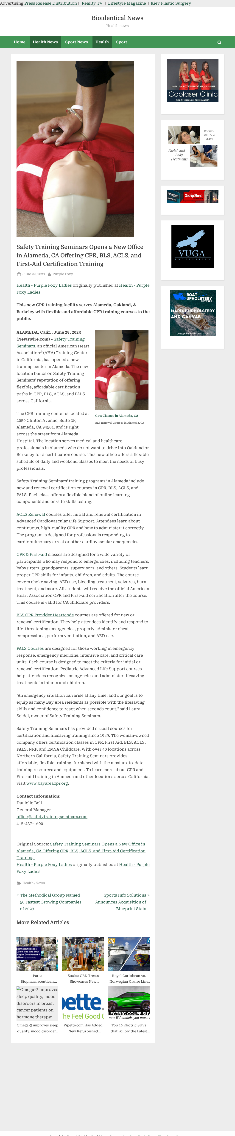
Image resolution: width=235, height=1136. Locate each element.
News (40, 883)
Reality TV (92, 3)
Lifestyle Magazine (127, 3)
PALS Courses (30, 648)
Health (102, 42)
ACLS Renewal (31, 514)
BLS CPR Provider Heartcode (45, 615)
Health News (45, 42)
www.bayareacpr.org (47, 783)
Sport (121, 42)
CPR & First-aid (32, 554)
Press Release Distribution (51, 3)
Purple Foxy (63, 274)
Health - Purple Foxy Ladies (44, 285)
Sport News (76, 42)
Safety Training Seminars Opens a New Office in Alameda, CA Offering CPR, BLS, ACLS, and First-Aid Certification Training (81, 851)
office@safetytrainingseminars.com (52, 816)
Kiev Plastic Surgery (171, 3)
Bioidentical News (117, 18)
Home (19, 42)
